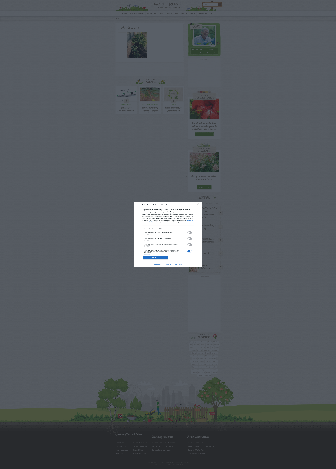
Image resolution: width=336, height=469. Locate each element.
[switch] (189, 232)
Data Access (168, 264)
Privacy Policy (178, 264)
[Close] (198, 205)
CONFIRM (155, 258)
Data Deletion (158, 264)
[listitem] (168, 229)
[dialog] (168, 234)
